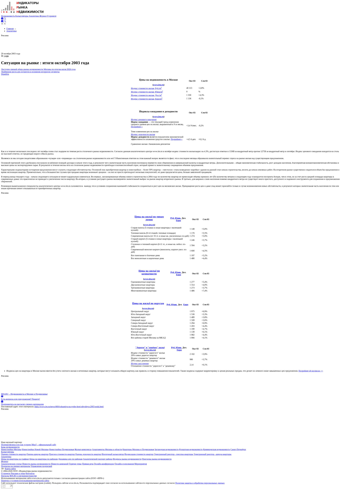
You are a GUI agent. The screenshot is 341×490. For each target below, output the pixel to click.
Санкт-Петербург (238, 449)
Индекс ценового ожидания (143, 119)
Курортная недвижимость (191, 449)
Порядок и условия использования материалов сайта (25, 480)
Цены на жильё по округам (148, 303)
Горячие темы (75, 464)
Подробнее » (137, 127)
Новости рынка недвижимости (36, 464)
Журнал (43, 16)
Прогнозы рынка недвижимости (157, 459)
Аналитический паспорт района (97, 459)
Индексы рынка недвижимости (127, 459)
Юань (178, 218)
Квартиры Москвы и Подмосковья (138, 449)
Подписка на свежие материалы (15, 466)
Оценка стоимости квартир (13, 454)
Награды (5, 476)
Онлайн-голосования (124, 464)
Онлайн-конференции (104, 464)
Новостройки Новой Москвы (35, 449)
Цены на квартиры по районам (43, 459)
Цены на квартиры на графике (15, 459)
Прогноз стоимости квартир (62, 454)
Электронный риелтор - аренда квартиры (212, 454)
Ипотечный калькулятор (113, 454)
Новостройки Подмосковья (61, 449)
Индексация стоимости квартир (138, 454)
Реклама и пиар (18, 473)
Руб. (172, 218)
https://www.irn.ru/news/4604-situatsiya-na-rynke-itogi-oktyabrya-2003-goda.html (68, 406)
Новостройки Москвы (11, 449)
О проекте (51, 16)
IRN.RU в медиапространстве (23, 476)
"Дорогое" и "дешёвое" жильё (150, 347)
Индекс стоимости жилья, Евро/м (146, 99)
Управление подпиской (41, 466)
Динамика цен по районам (70, 459)
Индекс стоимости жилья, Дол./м (146, 95)
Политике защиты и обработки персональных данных (200, 483)
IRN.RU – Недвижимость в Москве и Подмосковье (24, 394)
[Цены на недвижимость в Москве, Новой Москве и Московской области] (22, 14)
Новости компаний (59, 464)
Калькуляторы (22, 16)
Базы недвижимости (10, 447)
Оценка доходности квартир (88, 454)
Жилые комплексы (83, 449)
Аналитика (34, 16)
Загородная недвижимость (167, 449)
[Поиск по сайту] (5, 19)
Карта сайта (10, 468)
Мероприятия (140, 464)
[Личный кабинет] (2, 19)
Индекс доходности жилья (143, 134)
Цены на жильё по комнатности (149, 272)
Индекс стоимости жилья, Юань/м (147, 92)
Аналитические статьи (11, 464)
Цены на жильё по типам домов (149, 218)
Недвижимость (8, 16)
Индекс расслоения (140, 363)
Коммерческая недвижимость (216, 449)
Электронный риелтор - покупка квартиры (173, 454)
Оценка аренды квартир (37, 454)
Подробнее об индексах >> (311, 371)
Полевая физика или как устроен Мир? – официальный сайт (28, 445)
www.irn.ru (158, 85)
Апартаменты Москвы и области (107, 449)
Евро (178, 220)
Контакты (30, 473)
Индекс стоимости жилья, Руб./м (146, 88)
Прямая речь (87, 464)
